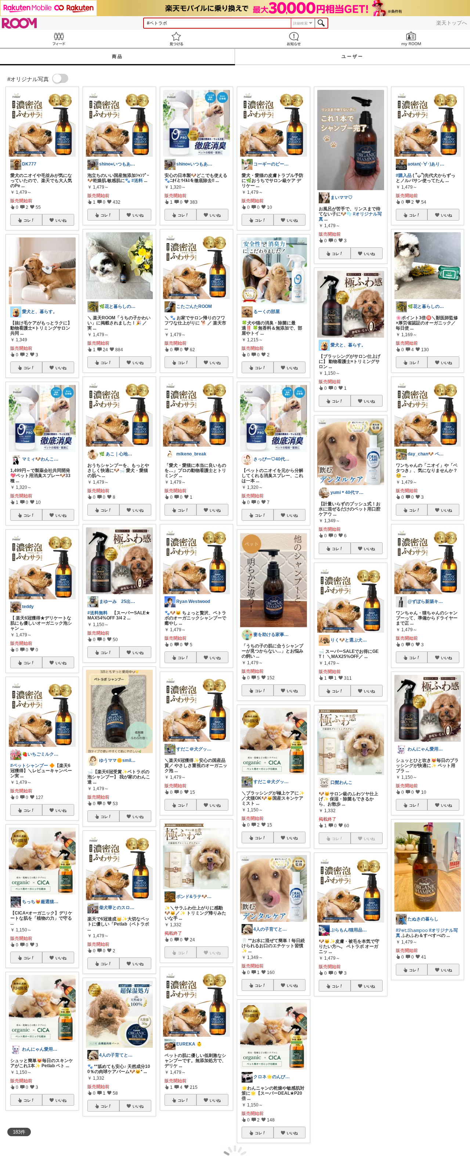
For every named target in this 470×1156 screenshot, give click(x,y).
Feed (59, 39)
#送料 (137, 180)
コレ (27, 220)
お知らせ (293, 39)
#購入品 (404, 175)
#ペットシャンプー (29, 765)
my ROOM (411, 39)
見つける (176, 39)
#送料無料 (97, 612)
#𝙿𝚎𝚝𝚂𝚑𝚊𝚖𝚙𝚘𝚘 (412, 930)
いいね (60, 220)
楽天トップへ (451, 23)
